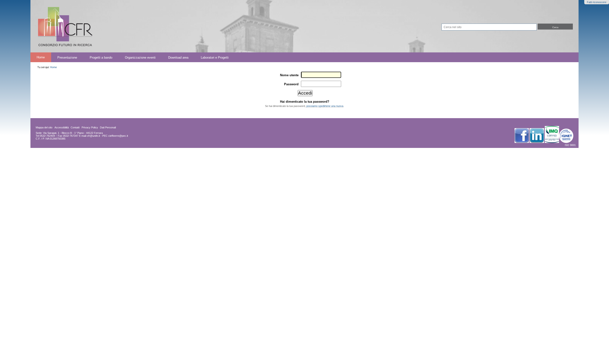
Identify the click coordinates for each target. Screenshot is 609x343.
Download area (178, 57)
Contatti (75, 127)
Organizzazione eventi (140, 57)
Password (291, 84)
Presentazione (67, 57)
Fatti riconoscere (596, 2)
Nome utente (289, 75)
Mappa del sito (44, 127)
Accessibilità (61, 127)
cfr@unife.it (93, 135)
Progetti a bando (101, 57)
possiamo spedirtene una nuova (324, 106)
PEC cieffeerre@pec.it (115, 135)
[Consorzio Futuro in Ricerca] (172, 26)
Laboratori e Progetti (215, 57)
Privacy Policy (90, 127)
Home (41, 57)
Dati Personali (108, 127)
